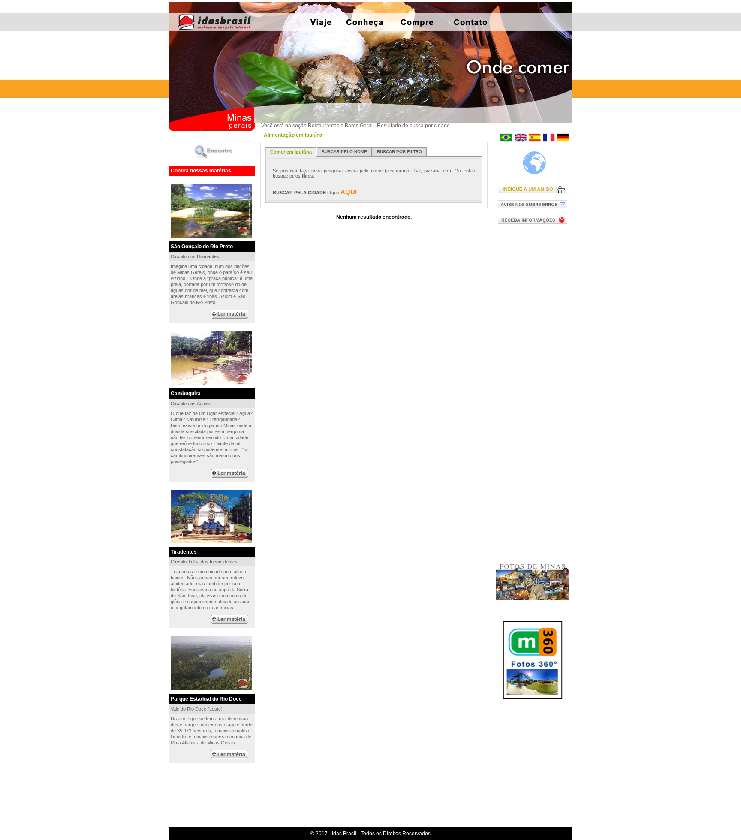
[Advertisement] (534, 368)
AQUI (348, 192)
